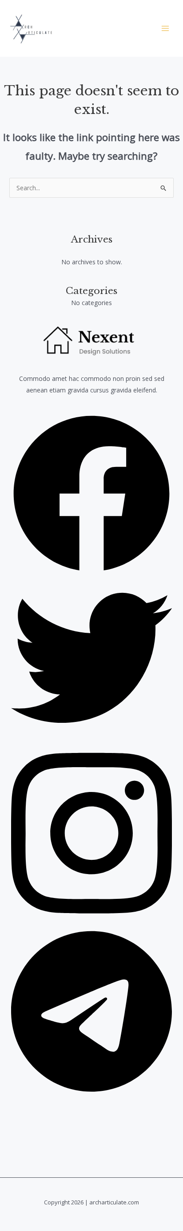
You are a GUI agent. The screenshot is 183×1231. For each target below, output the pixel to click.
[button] (91, 571)
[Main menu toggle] (165, 29)
